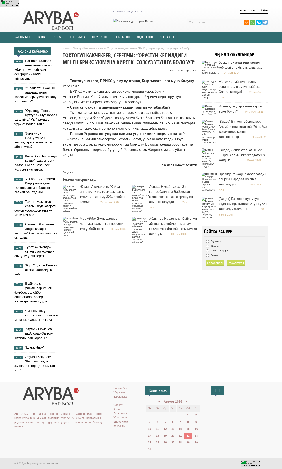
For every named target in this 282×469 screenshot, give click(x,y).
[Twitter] (29, 435)
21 (180, 435)
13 (172, 428)
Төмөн (214, 255)
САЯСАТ (42, 37)
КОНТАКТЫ (167, 37)
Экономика (120, 413)
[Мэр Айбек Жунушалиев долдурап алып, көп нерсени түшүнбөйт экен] (71, 235)
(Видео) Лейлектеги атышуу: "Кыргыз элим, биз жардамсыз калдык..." (242, 155)
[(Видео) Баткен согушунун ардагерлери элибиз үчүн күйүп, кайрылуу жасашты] (210, 217)
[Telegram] (265, 22)
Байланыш (120, 396)
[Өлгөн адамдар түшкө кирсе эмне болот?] (210, 114)
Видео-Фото (121, 421)
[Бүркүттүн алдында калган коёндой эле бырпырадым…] (211, 72)
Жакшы (214, 246)
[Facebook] (36, 435)
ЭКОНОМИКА (76, 37)
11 (157, 428)
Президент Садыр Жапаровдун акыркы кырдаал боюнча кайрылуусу (242, 179)
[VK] (17, 435)
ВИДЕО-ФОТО (144, 37)
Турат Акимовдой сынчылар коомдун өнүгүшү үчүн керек (34, 251)
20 (172, 435)
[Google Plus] (42, 435)
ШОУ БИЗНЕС (100, 37)
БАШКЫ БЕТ (22, 37)
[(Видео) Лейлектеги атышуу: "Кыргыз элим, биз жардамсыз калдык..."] (210, 166)
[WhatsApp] (252, 22)
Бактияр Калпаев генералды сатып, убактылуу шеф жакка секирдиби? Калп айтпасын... (33, 69)
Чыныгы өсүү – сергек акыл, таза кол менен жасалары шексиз (36, 315)
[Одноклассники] (246, 22)
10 (149, 428)
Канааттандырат (219, 250)
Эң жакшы (216, 241)
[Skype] (259, 22)
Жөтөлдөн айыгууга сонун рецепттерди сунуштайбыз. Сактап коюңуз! (239, 87)
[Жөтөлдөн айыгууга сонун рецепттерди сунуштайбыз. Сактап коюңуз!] (210, 97)
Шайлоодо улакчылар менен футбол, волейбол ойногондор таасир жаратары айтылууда (33, 292)
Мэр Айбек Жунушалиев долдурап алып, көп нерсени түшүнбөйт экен (101, 224)
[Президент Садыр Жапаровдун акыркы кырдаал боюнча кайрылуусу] (210, 189)
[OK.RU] (23, 435)
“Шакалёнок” (34, 347)
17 (149, 435)
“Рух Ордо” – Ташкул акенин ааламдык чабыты (35, 269)
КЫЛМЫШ (123, 37)
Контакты (119, 426)
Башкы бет (120, 388)
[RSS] (49, 435)
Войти (264, 10)
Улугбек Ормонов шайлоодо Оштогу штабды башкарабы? (33, 333)
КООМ (57, 37)
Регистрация (248, 10)
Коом (116, 409)
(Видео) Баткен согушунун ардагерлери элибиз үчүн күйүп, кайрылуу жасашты (243, 204)
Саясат (118, 405)
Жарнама (119, 392)
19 (165, 435)
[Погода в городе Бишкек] (133, 21)
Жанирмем (120, 417)
